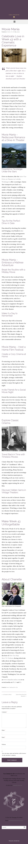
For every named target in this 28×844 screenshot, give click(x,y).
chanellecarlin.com (17, 785)
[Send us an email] (14, 17)
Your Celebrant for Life (12, 687)
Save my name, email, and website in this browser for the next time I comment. (14, 754)
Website (4, 744)
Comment (4, 712)
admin (18, 32)
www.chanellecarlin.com (11, 680)
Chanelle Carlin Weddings (14, 5)
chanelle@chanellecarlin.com (16, 820)
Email (3, 737)
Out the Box (16, 841)
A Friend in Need (6, 694)
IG (20, 682)
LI (15, 682)
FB (13, 682)
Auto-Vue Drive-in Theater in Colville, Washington (14, 179)
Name (3, 730)
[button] (14, 22)
